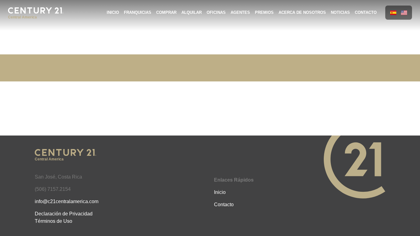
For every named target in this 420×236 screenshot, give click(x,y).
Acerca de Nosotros (302, 12)
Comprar (166, 12)
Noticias (340, 12)
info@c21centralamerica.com (66, 201)
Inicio (113, 12)
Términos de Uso (53, 221)
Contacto (366, 12)
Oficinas (216, 12)
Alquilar (191, 12)
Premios (264, 12)
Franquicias (137, 12)
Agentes (240, 12)
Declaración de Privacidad (64, 213)
